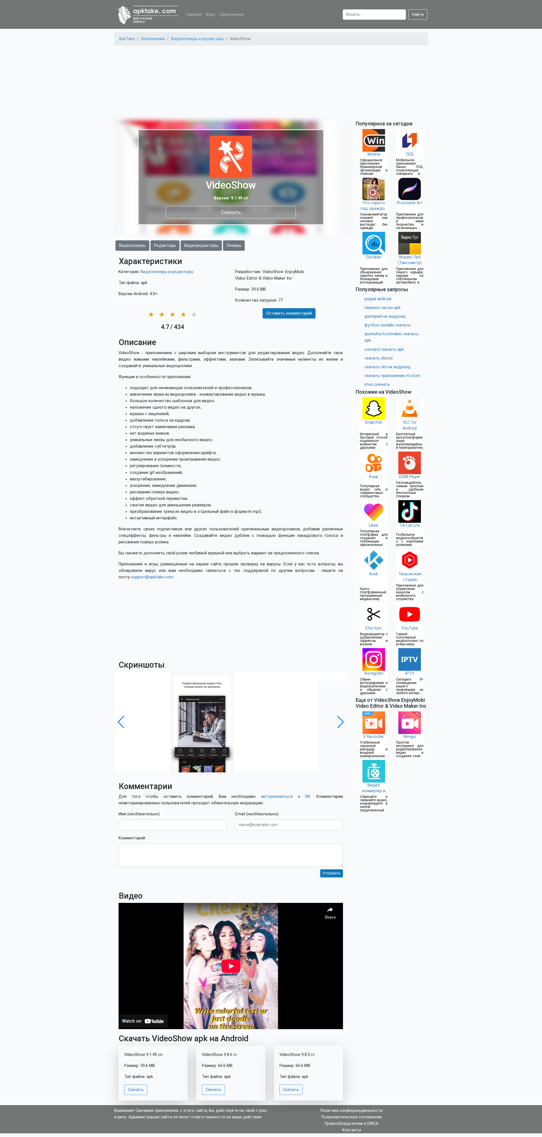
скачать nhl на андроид (387, 367)
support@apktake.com (152, 577)
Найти (418, 14)
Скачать (231, 212)
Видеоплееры (132, 245)
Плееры (234, 245)
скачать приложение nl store (392, 375)
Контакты (351, 1130)
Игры (210, 14)
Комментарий (132, 838)
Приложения (232, 14)
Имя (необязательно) (139, 814)
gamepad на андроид (385, 316)
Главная (193, 14)
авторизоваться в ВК (285, 796)
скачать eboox (378, 358)
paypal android (377, 299)
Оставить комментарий (289, 313)
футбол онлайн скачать (387, 325)
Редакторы (165, 245)
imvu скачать (377, 384)
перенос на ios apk (382, 307)
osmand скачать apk (384, 349)
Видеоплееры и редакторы (167, 271)
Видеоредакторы (201, 245)
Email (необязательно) (257, 814)
